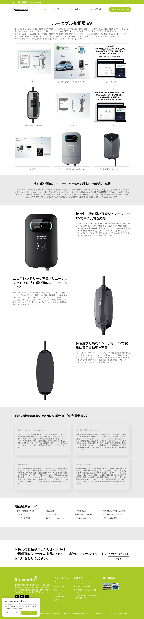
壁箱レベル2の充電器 (110, 518)
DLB (33, 82)
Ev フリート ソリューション (56, 518)
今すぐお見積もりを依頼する (118, 555)
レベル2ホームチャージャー (84, 518)
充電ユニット (22, 514)
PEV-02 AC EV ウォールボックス (72, 169)
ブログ (56, 600)
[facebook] (17, 597)
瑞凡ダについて (63, 9)
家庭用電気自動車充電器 (26, 511)
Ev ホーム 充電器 (52, 514)
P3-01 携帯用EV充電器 (33, 125)
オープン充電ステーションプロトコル (72, 82)
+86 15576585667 (20, 2)
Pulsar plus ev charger (83, 514)
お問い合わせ (99, 9)
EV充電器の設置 (80, 511)
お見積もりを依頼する (120, 9)
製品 (76, 9)
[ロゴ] (21, 9)
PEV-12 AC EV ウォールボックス (110, 169)
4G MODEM (33, 169)
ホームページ (49, 9)
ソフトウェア (111, 82)
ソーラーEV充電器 (23, 518)
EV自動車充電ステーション (113, 514)
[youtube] (22, 597)
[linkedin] (27, 597)
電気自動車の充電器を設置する (114, 511)
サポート (86, 9)
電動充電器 (50, 511)
